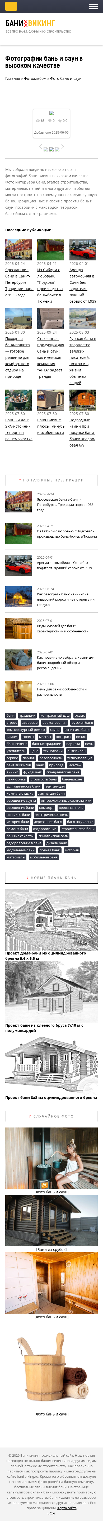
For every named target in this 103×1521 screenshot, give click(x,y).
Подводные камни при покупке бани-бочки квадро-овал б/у (82, 432)
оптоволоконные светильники (66, 800)
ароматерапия (55, 722)
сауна (54, 729)
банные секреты (20, 835)
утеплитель (16, 750)
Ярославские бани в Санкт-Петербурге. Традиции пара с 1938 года (19, 282)
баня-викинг (72, 779)
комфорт (46, 807)
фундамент (32, 772)
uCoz (51, 1513)
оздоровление (45, 828)
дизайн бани (56, 843)
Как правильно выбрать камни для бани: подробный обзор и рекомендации (66, 662)
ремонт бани (17, 828)
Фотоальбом (35, 78)
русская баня (82, 722)
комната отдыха (20, 793)
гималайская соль (53, 835)
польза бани (50, 850)
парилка (73, 743)
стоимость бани (44, 779)
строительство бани (78, 828)
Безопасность (51, 758)
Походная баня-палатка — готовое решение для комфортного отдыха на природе (17, 357)
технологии (53, 750)
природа (56, 765)
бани (40, 765)
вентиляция (55, 786)
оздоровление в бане (24, 843)
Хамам (12, 736)
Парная (29, 758)
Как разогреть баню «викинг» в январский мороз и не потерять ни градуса (66, 599)
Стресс (12, 722)
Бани (30, 24)
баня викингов (19, 765)
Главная (12, 78)
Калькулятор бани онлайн (11, 6)
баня (11, 715)
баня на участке (80, 821)
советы (28, 736)
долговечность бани (23, 786)
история (72, 850)
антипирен (77, 750)
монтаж (74, 765)
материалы (16, 857)
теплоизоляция (79, 758)
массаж (45, 736)
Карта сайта (67, 1508)
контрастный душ (55, 715)
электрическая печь (51, 814)
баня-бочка (16, 779)
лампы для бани (51, 793)
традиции (27, 715)
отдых (80, 715)
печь (89, 743)
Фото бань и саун (66, 78)
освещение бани (20, 807)
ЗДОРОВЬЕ (30, 722)
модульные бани (21, 850)
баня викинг (17, 743)
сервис (12, 758)
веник (81, 736)
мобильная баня (44, 857)
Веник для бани (77, 729)
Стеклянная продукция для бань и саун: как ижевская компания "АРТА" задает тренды (50, 357)
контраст (63, 736)
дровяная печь (71, 807)
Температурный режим (26, 729)
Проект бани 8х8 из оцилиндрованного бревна (51, 1097)
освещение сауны (21, 800)
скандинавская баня (62, 772)
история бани (18, 821)
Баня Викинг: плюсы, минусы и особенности (51, 426)
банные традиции (46, 743)
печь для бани (18, 814)
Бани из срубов (51, 1249)
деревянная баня (48, 821)
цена (34, 750)
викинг (12, 772)
